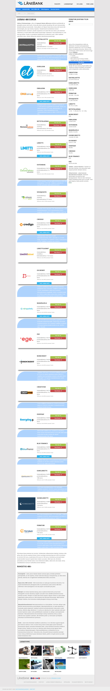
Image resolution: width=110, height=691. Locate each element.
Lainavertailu (26, 9)
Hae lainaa (81, 62)
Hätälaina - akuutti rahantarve (76, 166)
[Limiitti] (26, 148)
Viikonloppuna (45, 9)
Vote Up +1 (58, 166)
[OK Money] (26, 276)
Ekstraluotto (42, 39)
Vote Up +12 (58, 250)
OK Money (41, 270)
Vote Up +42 (58, 68)
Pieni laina (89, 4)
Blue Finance (42, 443)
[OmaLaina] (26, 94)
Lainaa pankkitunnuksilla (54, 682)
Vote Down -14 (57, 125)
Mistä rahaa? (89, 682)
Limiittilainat (43, 248)
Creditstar (41, 387)
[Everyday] (26, 420)
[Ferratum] (26, 531)
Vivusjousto (42, 192)
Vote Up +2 (58, 220)
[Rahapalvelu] (26, 308)
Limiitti (40, 143)
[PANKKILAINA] (48, 664)
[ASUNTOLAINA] (24, 664)
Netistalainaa (43, 121)
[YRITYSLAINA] (36, 651)
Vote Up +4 (58, 89)
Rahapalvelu (42, 303)
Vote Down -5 (57, 252)
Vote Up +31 (57, 122)
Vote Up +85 (57, 40)
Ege (38, 334)
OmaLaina (41, 88)
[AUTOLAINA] (36, 664)
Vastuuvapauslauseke (30, 682)
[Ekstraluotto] (26, 45)
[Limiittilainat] (26, 254)
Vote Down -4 (58, 338)
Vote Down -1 (58, 502)
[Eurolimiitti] (26, 476)
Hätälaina (67, 682)
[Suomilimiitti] (26, 503)
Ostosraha (41, 165)
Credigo (40, 219)
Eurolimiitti (42, 471)
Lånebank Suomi (56, 678)
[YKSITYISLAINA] (60, 651)
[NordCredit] (26, 361)
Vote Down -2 (58, 92)
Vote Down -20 (57, 43)
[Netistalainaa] (26, 127)
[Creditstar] (26, 392)
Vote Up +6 (58, 335)
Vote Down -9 (57, 70)
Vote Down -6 (57, 196)
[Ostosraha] (26, 170)
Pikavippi (57, 4)
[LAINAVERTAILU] (72, 651)
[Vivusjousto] (26, 197)
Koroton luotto (55, 9)
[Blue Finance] (26, 449)
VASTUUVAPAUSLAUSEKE (22, 689)
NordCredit (41, 356)
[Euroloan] (26, 72)
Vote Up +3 (58, 388)
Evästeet (41, 682)
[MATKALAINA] (60, 664)
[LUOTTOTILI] (48, 651)
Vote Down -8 (58, 418)
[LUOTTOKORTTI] (84, 651)
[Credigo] (26, 225)
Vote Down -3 (58, 168)
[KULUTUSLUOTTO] (24, 651)
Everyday (40, 414)
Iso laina (80, 4)
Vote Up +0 (58, 144)
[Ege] (26, 339)
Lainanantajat (68, 4)
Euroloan (41, 66)
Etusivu (18, 9)
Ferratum (41, 525)
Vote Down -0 (58, 223)
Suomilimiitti (42, 498)
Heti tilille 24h (35, 9)
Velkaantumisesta (77, 682)
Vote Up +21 (58, 193)
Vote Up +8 (58, 357)
